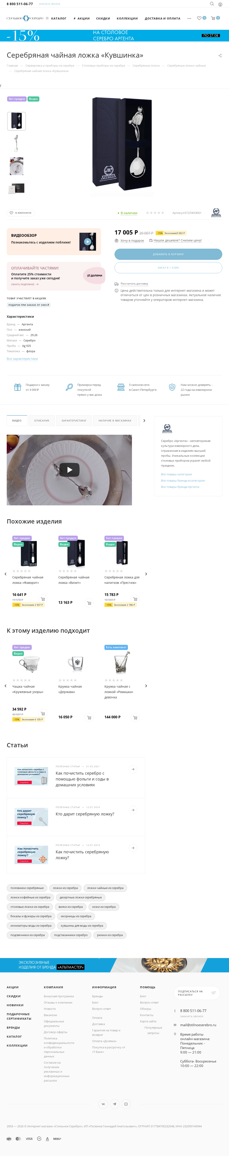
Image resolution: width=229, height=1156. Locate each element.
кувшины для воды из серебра (82, 925)
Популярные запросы (153, 1030)
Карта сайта (148, 1021)
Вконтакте (103, 1104)
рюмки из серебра (110, 935)
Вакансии (50, 1015)
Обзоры (145, 1009)
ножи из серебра (104, 907)
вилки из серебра (71, 907)
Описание (41, 420)
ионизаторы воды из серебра (31, 925)
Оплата (97, 1018)
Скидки (14, 996)
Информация (104, 987)
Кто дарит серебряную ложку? (85, 814)
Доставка (98, 1024)
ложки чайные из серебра (105, 888)
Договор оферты (55, 1032)
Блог (95, 1002)
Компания (53, 987)
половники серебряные (27, 888)
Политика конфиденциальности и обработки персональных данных (59, 1047)
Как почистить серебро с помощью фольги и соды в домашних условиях (82, 778)
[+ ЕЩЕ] (189, 18)
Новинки (15, 1005)
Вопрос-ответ (101, 1009)
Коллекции (17, 1045)
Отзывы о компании (58, 1002)
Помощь (147, 987)
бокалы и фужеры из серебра (31, 916)
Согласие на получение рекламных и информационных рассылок (57, 1071)
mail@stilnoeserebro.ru (198, 1025)
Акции (13, 987)
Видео (17, 420)
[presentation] (5, 573)
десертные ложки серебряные (81, 897)
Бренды (13, 1028)
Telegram (114, 1104)
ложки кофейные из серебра (30, 897)
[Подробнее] (133, 769)
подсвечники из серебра (28, 935)
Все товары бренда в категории (183, 480)
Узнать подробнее (22, 284)
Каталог (14, 1036)
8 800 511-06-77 (20, 4)
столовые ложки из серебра (30, 907)
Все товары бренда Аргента (180, 487)
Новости (50, 1009)
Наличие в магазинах (115, 420)
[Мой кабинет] (220, 4)
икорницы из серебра (76, 916)
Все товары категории (176, 474)
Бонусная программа (59, 996)
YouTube (126, 1104)
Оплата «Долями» (104, 1041)
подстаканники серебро (71, 935)
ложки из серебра (65, 888)
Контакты (146, 1015)
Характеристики (74, 420)
